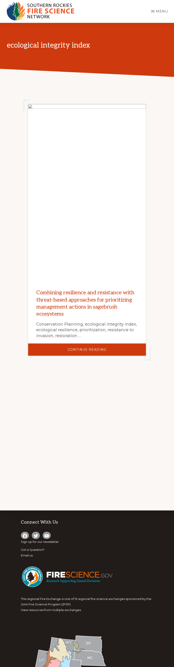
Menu (162, 11)
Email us (27, 555)
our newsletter (48, 542)
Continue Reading (101, 351)
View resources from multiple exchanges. (51, 610)
